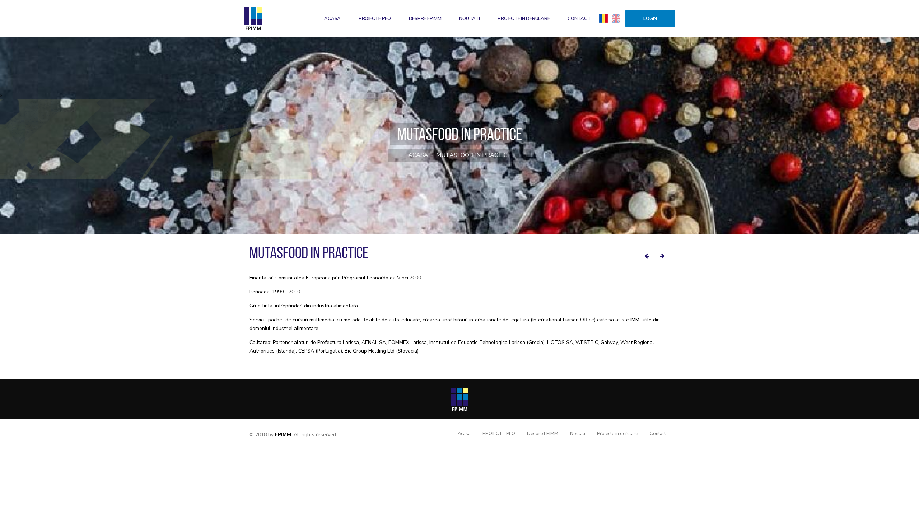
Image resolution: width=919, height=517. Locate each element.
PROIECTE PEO (375, 18)
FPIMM (283, 434)
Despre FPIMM (425, 18)
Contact (579, 18)
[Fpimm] (253, 18)
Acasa (332, 18)
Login (650, 18)
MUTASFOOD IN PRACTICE (473, 155)
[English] (616, 18)
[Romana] (603, 18)
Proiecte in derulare (524, 18)
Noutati (469, 18)
